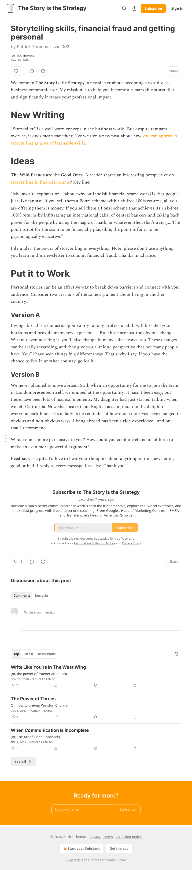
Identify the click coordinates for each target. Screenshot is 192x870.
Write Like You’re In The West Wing (48, 667)
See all (20, 761)
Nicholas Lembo (43, 679)
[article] (96, 676)
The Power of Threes (33, 698)
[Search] (124, 8)
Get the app (119, 848)
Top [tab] (16, 654)
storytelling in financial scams (40, 182)
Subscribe (153, 8)
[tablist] (31, 595)
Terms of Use (119, 538)
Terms (108, 836)
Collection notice (129, 836)
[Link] (4, 115)
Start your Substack (84, 848)
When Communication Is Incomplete (50, 730)
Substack (73, 860)
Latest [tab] (28, 654)
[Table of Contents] (5, 435)
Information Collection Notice (94, 543)
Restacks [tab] (41, 595)
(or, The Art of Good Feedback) (35, 736)
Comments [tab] (22, 595)
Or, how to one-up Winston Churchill (40, 705)
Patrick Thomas (22, 55)
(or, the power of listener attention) (39, 673)
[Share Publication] (134, 8)
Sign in (177, 8)
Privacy (94, 836)
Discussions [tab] (46, 654)
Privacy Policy (131, 543)
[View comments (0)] (32, 71)
